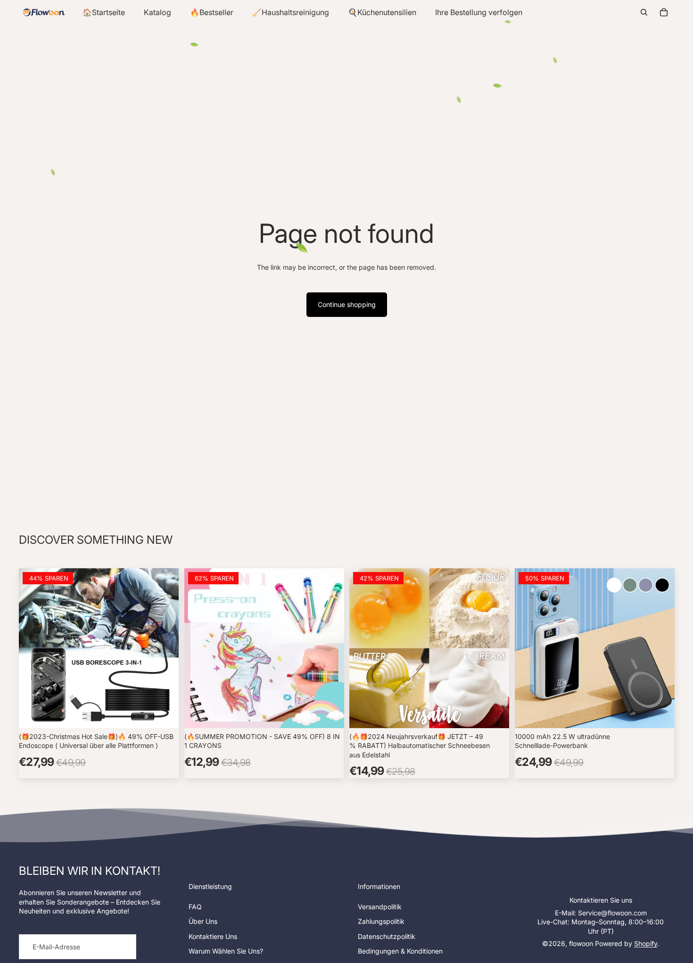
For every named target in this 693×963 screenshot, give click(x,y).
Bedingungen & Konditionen (400, 951)
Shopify (645, 943)
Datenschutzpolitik (386, 936)
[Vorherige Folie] (33, 648)
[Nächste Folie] (164, 648)
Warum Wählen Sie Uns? (226, 951)
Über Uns (203, 921)
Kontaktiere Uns (213, 936)
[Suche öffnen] (644, 12)
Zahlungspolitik (381, 921)
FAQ (195, 907)
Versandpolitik (380, 907)
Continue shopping (347, 304)
